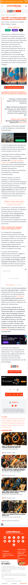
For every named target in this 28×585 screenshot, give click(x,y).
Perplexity (15, 30)
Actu (7, 15)
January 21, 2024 (23, 122)
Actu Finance (12, 15)
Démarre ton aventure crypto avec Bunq (14, 201)
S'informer (8, 24)
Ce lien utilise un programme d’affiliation (14, 204)
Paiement (14, 24)
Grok (21, 30)
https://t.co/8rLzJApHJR (19, 119)
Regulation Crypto (15, 520)
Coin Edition (20, 296)
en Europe (4, 329)
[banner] (14, 137)
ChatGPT (8, 30)
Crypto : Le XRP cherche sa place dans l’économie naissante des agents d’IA (11, 447)
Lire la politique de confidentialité (8, 578)
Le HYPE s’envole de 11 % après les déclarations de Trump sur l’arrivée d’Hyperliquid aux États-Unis (14, 469)
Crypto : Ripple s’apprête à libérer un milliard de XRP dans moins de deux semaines (13, 492)
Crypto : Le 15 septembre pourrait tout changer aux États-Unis (13, 515)
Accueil (3, 15)
